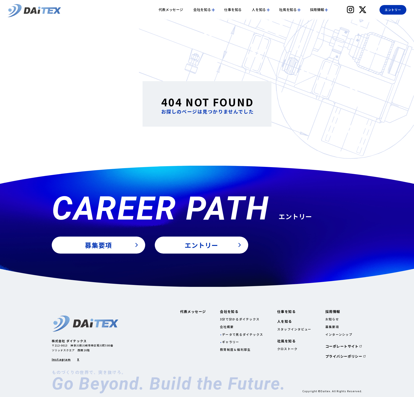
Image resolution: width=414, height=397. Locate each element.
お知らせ (332, 319)
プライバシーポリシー (343, 356)
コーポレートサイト (342, 346)
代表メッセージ (171, 9)
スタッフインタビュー (294, 329)
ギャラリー (230, 342)
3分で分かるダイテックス (239, 319)
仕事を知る (233, 9)
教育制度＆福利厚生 (235, 349)
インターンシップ (338, 334)
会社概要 (227, 326)
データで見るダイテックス (242, 334)
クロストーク (287, 348)
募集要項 (332, 326)
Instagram (61, 359)
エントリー (393, 9)
